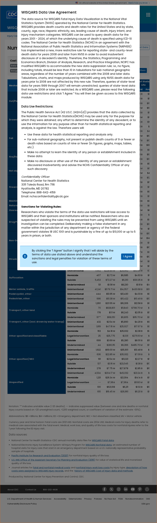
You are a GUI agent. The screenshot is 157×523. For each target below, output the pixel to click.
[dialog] (78, 124)
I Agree (127, 256)
